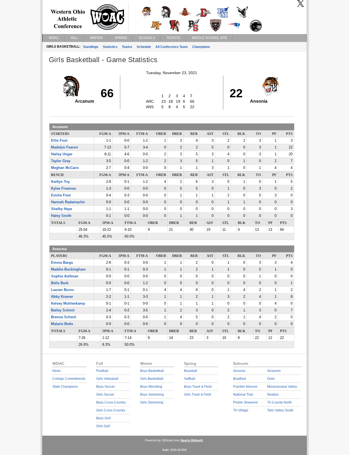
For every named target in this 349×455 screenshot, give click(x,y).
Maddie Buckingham (68, 269)
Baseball (190, 371)
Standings (90, 47)
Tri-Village (240, 410)
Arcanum (274, 371)
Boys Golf (103, 418)
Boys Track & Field (198, 387)
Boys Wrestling (151, 387)
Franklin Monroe (245, 387)
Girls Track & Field (197, 394)
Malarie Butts (62, 324)
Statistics (110, 47)
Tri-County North (279, 402)
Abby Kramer (62, 297)
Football (102, 371)
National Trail (243, 394)
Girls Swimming (151, 402)
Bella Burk (59, 283)
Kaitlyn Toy (60, 182)
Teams (127, 47)
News (56, 371)
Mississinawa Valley (282, 387)
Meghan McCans (65, 168)
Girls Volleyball (107, 379)
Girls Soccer (105, 394)
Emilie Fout (61, 195)
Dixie (271, 379)
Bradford (239, 379)
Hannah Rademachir (68, 202)
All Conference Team (171, 47)
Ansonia (239, 371)
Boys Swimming (152, 394)
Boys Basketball (152, 371)
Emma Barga (62, 263)
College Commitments (68, 379)
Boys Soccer (105, 387)
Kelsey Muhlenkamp (68, 303)
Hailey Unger (62, 154)
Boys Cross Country (111, 402)
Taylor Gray (60, 161)
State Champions (65, 387)
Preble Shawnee (245, 402)
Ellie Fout (59, 140)
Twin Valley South (280, 410)
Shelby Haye (61, 209)
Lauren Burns (62, 290)
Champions (201, 47)
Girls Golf (103, 426)
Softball (189, 379)
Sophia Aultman (64, 276)
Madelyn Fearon (64, 147)
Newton (273, 394)
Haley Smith (61, 216)
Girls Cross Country (110, 410)
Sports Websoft (191, 440)
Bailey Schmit (62, 310)
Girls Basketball (151, 379)
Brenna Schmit (63, 317)
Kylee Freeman (63, 188)
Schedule (144, 47)
